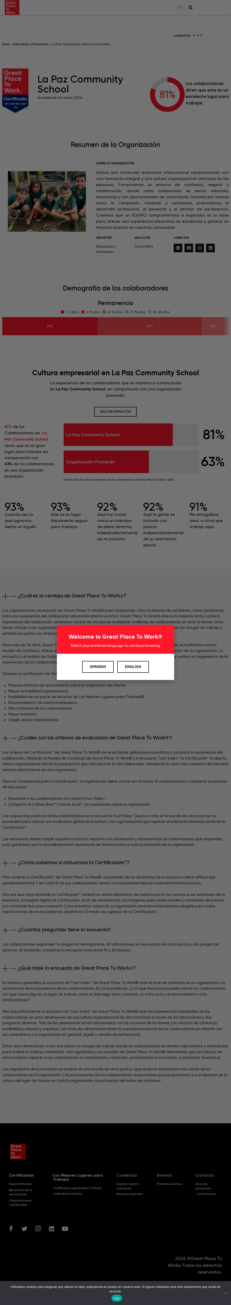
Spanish (98, 667)
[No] (225, 1293)
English (133, 667)
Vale (117, 1298)
